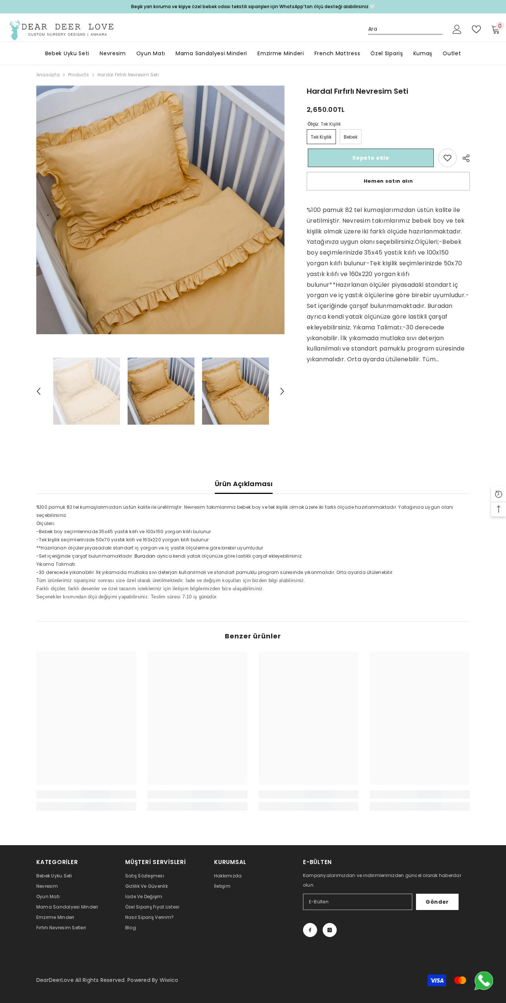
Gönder (437, 902)
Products (78, 75)
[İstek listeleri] (476, 29)
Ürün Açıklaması (244, 483)
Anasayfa (48, 75)
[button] (38, 391)
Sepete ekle (369, 158)
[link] (447, 158)
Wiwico (169, 980)
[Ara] (405, 29)
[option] (160, 210)
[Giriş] (457, 29)
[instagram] (330, 930)
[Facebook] (310, 930)
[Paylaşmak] (463, 158)
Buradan (145, 556)
